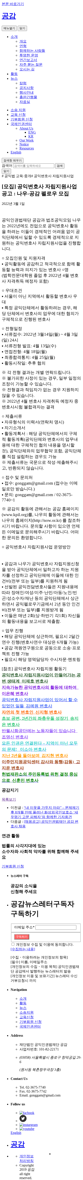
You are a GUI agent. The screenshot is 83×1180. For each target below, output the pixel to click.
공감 (9, 16)
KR (30, 136)
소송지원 (26, 1012)
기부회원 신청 (22, 119)
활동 (14, 74)
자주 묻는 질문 (30, 64)
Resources (26, 148)
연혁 (23, 46)
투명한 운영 (28, 55)
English (16, 152)
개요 (23, 41)
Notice (24, 144)
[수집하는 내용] (23, 949)
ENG (32, 132)
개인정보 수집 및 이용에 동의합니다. (44, 944)
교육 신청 (18, 114)
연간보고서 (28, 60)
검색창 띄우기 (13, 160)
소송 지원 (18, 110)
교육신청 (26, 1017)
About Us (26, 128)
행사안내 (26, 92)
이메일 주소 (24, 927)
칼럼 (23, 83)
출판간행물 (28, 97)
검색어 (7, 165)
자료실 (24, 102)
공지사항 (26, 88)
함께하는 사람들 (32, 50)
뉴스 (14, 78)
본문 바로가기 (13, 4)
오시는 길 (27, 69)
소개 (14, 37)
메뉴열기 (9, 28)
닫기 (22, 28)
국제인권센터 (21, 124)
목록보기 (9, 799)
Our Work (26, 140)
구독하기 (21, 936)
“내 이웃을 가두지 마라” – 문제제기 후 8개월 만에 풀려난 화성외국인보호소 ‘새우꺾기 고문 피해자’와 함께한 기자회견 (45, 812)
